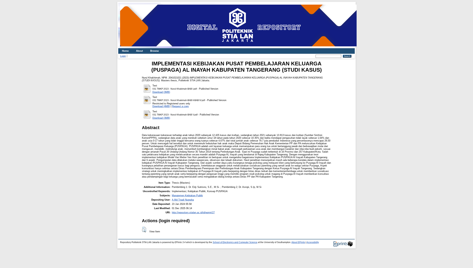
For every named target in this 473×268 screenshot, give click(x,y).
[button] (144, 229)
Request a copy (180, 106)
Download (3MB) (161, 92)
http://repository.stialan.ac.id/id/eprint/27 (193, 212)
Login (123, 56)
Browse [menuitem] (154, 50)
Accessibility (313, 242)
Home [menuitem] (125, 50)
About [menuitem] (139, 50)
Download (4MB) (161, 106)
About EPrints (298, 242)
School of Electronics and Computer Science (235, 242)
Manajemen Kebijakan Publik (187, 195)
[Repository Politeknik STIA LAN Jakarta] (238, 47)
